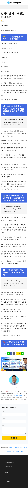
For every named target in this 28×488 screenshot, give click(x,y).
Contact (7, 476)
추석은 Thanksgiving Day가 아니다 (18, 447)
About (6, 472)
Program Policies (9, 462)
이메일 (4, 418)
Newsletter (8, 481)
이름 (3, 411)
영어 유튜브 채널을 (17, 395)
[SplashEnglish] (14, 2)
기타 (3, 20)
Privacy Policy (8, 466)
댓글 (3, 425)
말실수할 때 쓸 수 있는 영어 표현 (15, 451)
